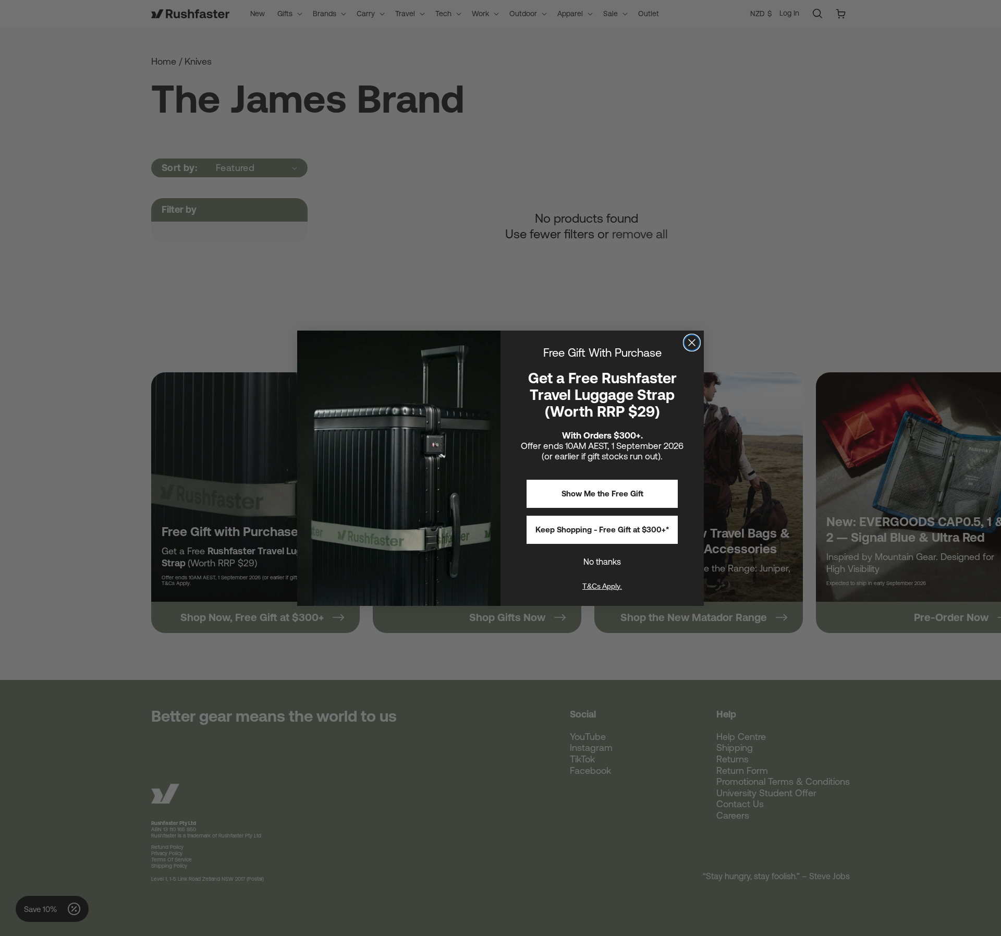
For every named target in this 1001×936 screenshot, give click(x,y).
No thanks (602, 561)
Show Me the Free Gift (602, 493)
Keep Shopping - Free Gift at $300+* (602, 529)
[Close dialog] (692, 342)
